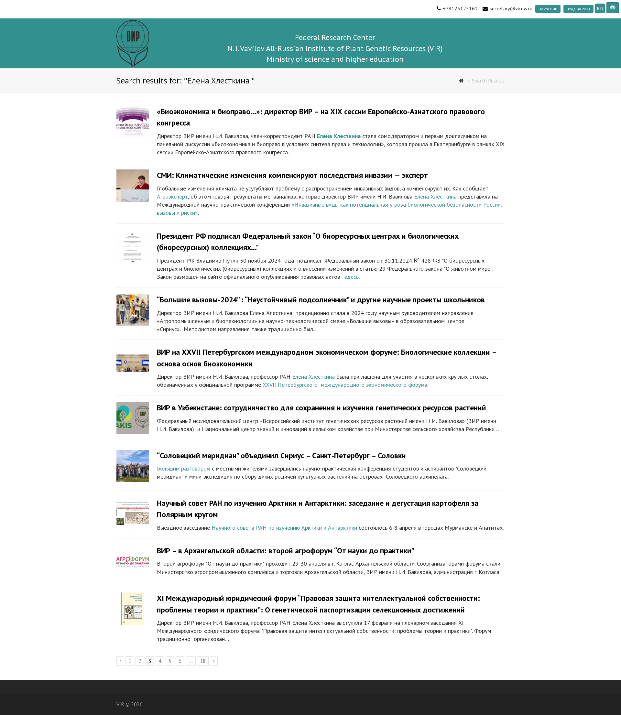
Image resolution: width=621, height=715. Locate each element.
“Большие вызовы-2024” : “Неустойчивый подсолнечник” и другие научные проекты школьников (321, 300)
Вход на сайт (578, 8)
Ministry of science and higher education (335, 59)
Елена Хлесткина (435, 196)
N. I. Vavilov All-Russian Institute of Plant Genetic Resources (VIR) (334, 48)
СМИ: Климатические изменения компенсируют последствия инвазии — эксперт (292, 175)
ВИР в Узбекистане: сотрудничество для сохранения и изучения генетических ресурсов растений (321, 408)
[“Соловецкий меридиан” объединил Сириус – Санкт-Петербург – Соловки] (132, 480)
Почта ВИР (548, 8)
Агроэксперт (172, 196)
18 (204, 661)
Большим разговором (183, 468)
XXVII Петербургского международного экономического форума (345, 384)
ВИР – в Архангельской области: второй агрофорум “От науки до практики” (285, 551)
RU (600, 8)
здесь (351, 276)
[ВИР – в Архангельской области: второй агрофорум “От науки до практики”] (132, 575)
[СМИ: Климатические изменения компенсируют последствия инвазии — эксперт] (132, 199)
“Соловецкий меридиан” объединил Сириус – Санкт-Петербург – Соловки (281, 455)
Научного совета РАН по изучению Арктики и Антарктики (284, 527)
